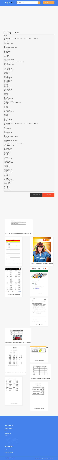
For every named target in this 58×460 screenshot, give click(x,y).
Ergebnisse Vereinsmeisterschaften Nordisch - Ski (15, 372)
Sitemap (6, 430)
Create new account (9, 452)
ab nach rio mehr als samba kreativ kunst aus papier (42, 263)
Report (49, 195)
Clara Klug (39, 293)
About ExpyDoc (8, 433)
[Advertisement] (29, 18)
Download (37, 195)
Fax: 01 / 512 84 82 (39, 324)
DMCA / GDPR (45, 458)
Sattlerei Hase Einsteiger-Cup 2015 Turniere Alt (40, 378)
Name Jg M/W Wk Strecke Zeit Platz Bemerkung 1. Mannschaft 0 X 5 (18, 233)
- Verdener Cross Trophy (39, 360)
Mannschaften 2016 (14, 403)
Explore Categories (8, 428)
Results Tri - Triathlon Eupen (14, 294)
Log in (6, 449)
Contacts (6, 435)
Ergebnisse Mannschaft (39, 408)
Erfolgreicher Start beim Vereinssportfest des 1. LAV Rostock (18, 342)
